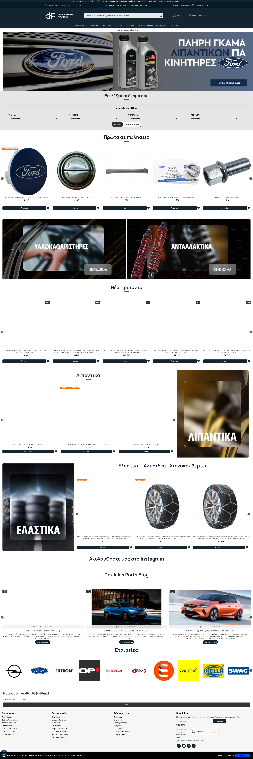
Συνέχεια (126, 704)
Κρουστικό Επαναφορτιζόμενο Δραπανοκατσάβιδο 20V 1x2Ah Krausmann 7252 (76, 351)
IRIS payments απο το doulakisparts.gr (210, 631)
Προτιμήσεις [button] (230, 755)
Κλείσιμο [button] (220, 755)
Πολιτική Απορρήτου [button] (77, 755)
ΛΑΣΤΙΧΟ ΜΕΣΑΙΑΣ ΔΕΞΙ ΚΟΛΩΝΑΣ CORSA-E (26, 197)
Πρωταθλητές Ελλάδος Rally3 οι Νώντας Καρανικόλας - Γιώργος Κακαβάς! (126, 631)
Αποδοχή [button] (243, 755)
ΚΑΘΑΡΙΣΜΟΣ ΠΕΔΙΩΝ (132, 124)
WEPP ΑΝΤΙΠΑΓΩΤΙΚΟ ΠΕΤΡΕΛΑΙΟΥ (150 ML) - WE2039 (88, 444)
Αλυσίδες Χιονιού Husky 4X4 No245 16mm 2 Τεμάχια (105, 537)
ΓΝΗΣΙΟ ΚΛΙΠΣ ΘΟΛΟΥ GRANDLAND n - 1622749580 (227, 197)
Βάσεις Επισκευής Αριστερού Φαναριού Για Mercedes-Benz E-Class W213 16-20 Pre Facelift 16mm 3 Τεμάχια (126, 351)
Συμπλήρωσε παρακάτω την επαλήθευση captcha (181, 733)
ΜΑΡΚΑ (13, 115)
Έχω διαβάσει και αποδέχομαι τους (191, 741)
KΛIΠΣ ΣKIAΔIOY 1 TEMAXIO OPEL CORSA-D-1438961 (76, 197)
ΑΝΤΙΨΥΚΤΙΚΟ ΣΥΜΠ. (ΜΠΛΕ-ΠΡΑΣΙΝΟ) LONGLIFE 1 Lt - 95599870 (146, 444)
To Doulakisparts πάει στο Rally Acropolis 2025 (43, 631)
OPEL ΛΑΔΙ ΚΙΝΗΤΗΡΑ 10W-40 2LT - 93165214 (30, 444)
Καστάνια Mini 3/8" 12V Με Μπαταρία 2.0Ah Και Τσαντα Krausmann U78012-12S (26, 351)
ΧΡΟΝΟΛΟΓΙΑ (195, 115)
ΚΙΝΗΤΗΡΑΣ (134, 115)
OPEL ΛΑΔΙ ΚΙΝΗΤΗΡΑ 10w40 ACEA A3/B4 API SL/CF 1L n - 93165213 (177, 197)
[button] (2, 178)
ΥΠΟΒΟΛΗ (117, 124)
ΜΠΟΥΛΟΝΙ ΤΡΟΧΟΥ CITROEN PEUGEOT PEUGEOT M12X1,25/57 (126, 197)
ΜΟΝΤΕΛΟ (74, 115)
